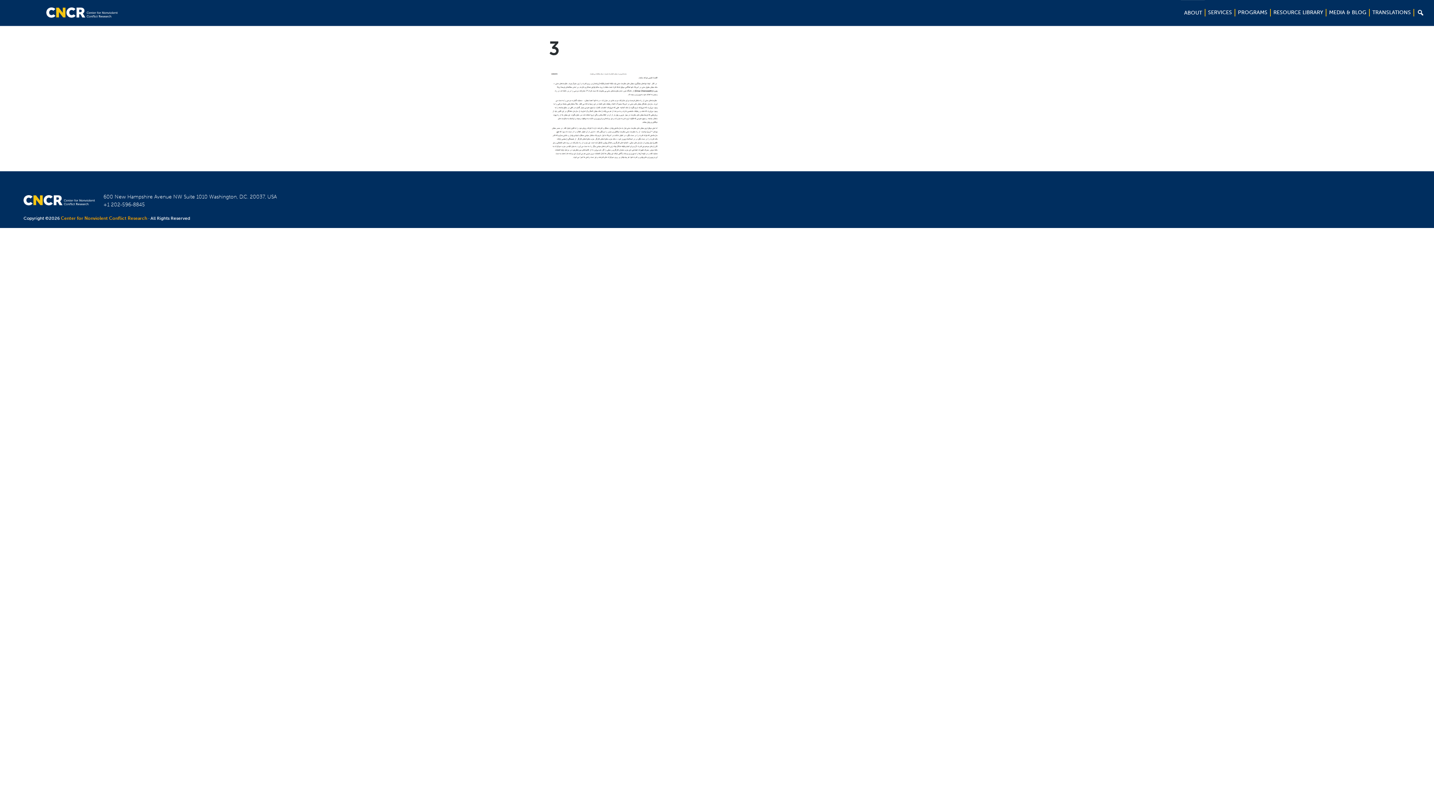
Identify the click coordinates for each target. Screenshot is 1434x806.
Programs (1252, 12)
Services (1220, 12)
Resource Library (1298, 12)
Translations (1391, 12)
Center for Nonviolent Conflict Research (104, 218)
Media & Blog (1347, 12)
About (1193, 13)
